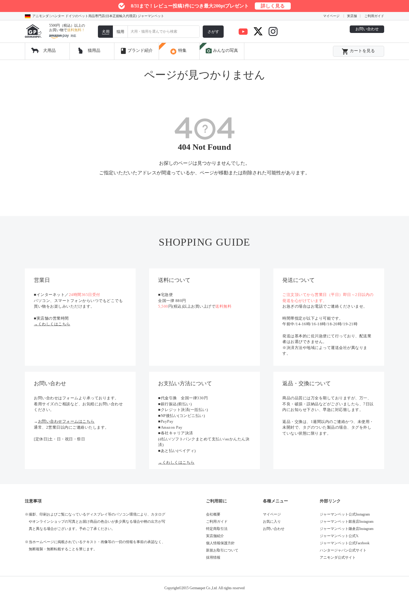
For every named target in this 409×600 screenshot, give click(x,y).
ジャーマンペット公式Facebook (344, 543)
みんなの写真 (221, 51)
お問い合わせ (367, 29)
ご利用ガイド (374, 16)
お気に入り (272, 521)
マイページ (331, 16)
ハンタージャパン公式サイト (343, 550)
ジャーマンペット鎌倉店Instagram (346, 529)
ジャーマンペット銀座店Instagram (346, 521)
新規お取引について (222, 550)
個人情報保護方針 (220, 543)
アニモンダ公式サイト (338, 557)
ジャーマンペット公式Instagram (345, 514)
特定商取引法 (217, 529)
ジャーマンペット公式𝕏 (339, 536)
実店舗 (352, 16)
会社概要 (213, 514)
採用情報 (213, 557)
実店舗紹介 (215, 536)
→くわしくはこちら (52, 324)
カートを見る (358, 51)
